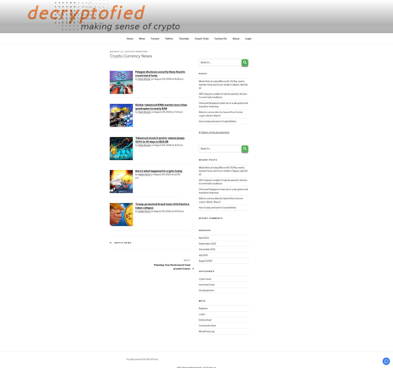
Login (248, 38)
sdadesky (141, 51)
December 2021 (207, 249)
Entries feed (205, 320)
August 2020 (205, 261)
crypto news (122, 243)
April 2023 (204, 237)
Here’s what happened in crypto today (158, 171)
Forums (155, 38)
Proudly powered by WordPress (142, 359)
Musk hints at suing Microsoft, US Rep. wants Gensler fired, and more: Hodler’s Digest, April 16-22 (223, 84)
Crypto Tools (202, 38)
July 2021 (203, 255)
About (236, 38)
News (142, 38)
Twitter (169, 38)
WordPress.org (206, 331)
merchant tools (207, 284)
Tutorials (184, 38)
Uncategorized (206, 290)
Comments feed (207, 325)
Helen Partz (144, 174)
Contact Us (220, 38)
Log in (202, 314)
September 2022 (207, 243)
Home (130, 38)
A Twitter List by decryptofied (214, 132)
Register (203, 308)
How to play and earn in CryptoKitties (217, 121)
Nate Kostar (144, 79)
